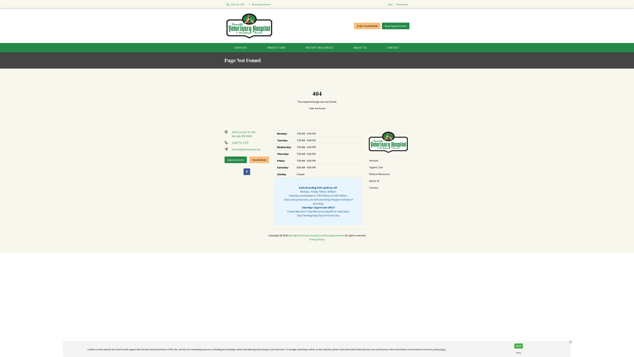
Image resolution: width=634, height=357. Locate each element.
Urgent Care (276, 47)
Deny (518, 352)
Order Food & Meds (367, 26)
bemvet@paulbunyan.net (246, 149)
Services (241, 47)
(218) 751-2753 (240, 142)
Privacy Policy (317, 239)
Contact (393, 47)
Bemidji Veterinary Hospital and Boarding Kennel (316, 235)
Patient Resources (319, 47)
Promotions (402, 4)
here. (443, 349)
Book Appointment (396, 26)
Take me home (317, 108)
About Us (360, 47)
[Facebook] (247, 171)
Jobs (390, 4)
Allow (518, 345)
